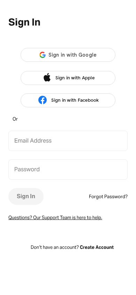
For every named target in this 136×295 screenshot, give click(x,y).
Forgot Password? (108, 197)
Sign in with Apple (75, 78)
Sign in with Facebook (75, 100)
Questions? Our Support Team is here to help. (55, 218)
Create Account (97, 247)
